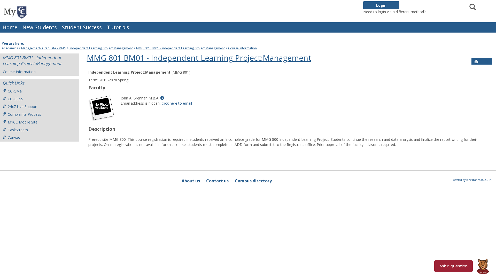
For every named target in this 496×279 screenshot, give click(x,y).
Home (10, 27)
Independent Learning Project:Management (101, 48)
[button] (487, 61)
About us (191, 181)
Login (381, 5)
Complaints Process (24, 114)
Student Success (82, 27)
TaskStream (18, 129)
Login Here (436, 11)
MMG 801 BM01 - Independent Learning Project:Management (180, 48)
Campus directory (253, 181)
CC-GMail (15, 91)
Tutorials (118, 27)
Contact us (217, 181)
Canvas (14, 137)
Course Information (242, 48)
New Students (39, 27)
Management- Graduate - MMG (43, 48)
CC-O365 (15, 98)
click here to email (177, 103)
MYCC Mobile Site (22, 122)
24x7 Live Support (23, 106)
